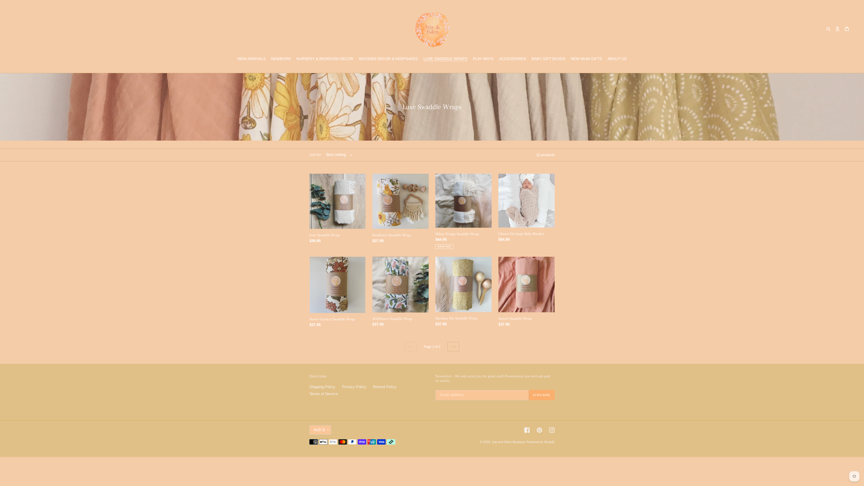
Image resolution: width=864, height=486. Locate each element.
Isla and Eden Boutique (508, 442)
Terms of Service (323, 394)
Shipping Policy (322, 387)
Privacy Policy (354, 387)
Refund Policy (384, 387)
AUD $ (319, 430)
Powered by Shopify (540, 442)
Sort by (315, 155)
